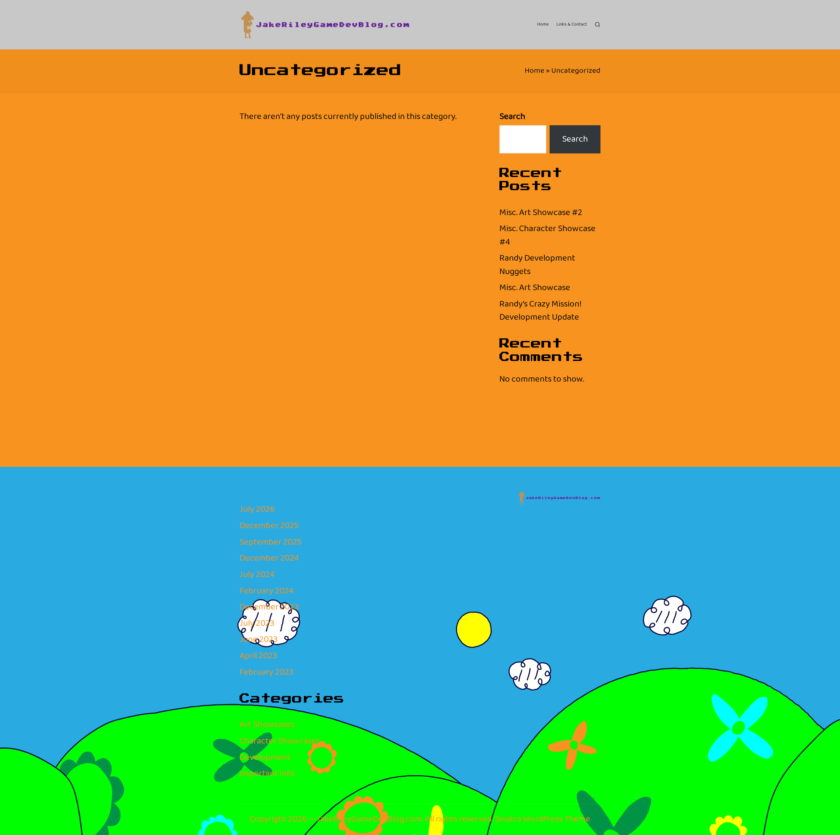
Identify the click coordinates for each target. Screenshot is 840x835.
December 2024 (269, 558)
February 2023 (267, 672)
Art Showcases (267, 724)
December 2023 (269, 607)
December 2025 (269, 525)
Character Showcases (280, 741)
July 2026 (257, 509)
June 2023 (259, 639)
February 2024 (267, 591)
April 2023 (258, 656)
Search (512, 116)
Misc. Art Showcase (534, 287)
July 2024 (257, 574)
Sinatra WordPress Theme (542, 819)
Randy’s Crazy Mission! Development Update (540, 310)
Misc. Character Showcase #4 (547, 235)
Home (534, 70)
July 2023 (257, 623)
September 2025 (271, 542)
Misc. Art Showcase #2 (540, 212)
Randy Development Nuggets (537, 264)
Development (265, 757)
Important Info (267, 773)
